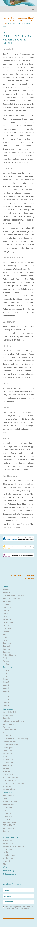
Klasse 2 (6, 673)
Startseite (6, 18)
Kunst (5, 640)
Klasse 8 (6, 691)
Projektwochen (8, 753)
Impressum (30, 575)
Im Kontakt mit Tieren (10, 816)
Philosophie (7, 661)
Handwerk (6, 646)
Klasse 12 (6, 703)
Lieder (5, 810)
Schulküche (7, 786)
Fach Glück (7, 628)
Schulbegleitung (8, 858)
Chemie (5, 613)
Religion (6, 625)
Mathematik (7, 593)
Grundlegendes (8, 795)
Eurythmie (6, 631)
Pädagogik (6, 727)
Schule (13, 18)
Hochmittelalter (18, 21)
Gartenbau (6, 649)
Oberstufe (6, 718)
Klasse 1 (6, 670)
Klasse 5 (6, 682)
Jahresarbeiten (8, 750)
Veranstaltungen (9, 871)
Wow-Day (6, 771)
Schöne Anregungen (10, 801)
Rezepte (6, 831)
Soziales (6, 768)
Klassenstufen (22, 18)
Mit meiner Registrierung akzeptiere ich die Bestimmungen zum (19, 907)
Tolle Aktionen (8, 765)
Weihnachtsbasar (9, 789)
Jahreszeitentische (9, 822)
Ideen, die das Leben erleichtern (14, 783)
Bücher (5, 867)
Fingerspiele (7, 807)
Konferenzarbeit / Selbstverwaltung (15, 739)
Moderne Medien (9, 774)
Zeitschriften (7, 861)
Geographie (7, 607)
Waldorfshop (7, 840)
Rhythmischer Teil (9, 712)
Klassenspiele (8, 748)
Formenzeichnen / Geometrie (13, 596)
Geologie (6, 610)
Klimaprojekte (8, 762)
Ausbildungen (8, 843)
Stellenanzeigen (9, 874)
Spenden (21, 575)
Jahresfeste (7, 798)
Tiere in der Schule (9, 780)
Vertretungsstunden (10, 733)
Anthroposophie (8, 724)
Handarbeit (7, 643)
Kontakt (14, 575)
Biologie (6, 604)
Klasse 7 (31, 18)
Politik (5, 658)
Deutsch (6, 590)
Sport (4, 634)
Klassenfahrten (8, 849)
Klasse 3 (6, 676)
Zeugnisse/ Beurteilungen (12, 745)
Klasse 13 (6, 706)
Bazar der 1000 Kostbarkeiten (13, 846)
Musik (5, 637)
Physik (5, 616)
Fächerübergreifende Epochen (14, 721)
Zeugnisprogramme (10, 855)
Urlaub (5, 864)
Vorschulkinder (8, 819)
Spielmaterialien (8, 804)
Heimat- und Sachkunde (11, 599)
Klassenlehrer (8, 715)
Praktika (6, 756)
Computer (6, 652)
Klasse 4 (6, 679)
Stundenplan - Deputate (11, 777)
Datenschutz (29, 578)
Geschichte (8, 21)
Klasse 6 (6, 685)
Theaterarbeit (7, 664)
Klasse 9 (6, 694)
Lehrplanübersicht (9, 730)
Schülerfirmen (8, 759)
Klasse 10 (6, 697)
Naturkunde (7, 602)
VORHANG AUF (9, 825)
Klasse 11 (6, 700)
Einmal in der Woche (10, 813)
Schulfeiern (7, 736)
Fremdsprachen (8, 622)
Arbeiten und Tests (9, 742)
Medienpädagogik (9, 655)
